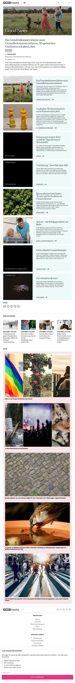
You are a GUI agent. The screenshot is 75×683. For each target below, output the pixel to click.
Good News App (37, 638)
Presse (37, 626)
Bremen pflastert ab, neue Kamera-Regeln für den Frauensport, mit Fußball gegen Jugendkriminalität (35, 498)
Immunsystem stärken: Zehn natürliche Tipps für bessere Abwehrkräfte (48, 139)
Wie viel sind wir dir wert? (47, 278)
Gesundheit (9, 57)
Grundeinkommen (19, 57)
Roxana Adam (12, 54)
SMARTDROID (40, 212)
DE (58, 2)
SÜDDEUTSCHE (41, 269)
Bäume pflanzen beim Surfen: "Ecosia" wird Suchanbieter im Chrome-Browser (49, 196)
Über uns (37, 619)
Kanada (28, 57)
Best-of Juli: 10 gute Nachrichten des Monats (18, 399)
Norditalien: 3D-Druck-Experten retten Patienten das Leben (50, 110)
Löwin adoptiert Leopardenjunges (51, 250)
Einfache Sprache (37, 629)
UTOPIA (38, 156)
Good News (8, 50)
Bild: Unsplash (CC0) (10, 59)
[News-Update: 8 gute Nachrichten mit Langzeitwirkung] (46, 325)
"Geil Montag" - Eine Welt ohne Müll (52, 165)
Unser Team (37, 622)
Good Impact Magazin (37, 645)
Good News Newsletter (37, 641)
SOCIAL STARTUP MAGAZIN (44, 241)
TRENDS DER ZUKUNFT (43, 99)
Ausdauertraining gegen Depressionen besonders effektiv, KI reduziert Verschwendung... (10, 338)
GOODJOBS (39, 184)
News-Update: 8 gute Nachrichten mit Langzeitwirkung (46, 336)
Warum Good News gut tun (37, 624)
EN (62, 2)
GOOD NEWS (40, 297)
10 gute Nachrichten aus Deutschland (16, 448)
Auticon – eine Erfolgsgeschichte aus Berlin (52, 223)
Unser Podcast (37, 643)
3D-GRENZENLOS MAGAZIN (44, 128)
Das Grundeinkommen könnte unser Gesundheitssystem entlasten (52, 82)
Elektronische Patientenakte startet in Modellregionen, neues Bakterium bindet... (64, 338)
